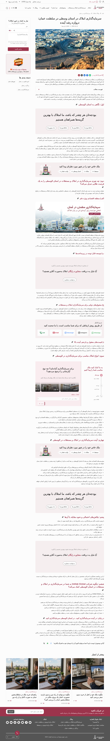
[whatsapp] (30, 722)
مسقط (95, 171)
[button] (10, 30)
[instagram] (22, 722)
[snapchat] (15, 722)
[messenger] (7, 722)
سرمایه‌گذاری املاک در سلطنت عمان (71, 722)
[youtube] (11, 722)
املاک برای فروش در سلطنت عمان (45, 722)
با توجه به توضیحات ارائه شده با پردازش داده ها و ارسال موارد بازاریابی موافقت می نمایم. (17, 43)
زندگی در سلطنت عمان (71, 728)
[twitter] (18, 722)
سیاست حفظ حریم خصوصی (96, 725)
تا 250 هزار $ (75, 128)
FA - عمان (15, 737)
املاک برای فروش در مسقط (45, 725)
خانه (103, 13)
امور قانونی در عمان (24, 81)
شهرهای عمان (11, 81)
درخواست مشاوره (69, 280)
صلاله (86, 171)
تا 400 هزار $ (63, 128)
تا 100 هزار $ (88, 128)
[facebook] (26, 722)
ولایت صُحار (64, 171)
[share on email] (79, 75)
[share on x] (82, 75)
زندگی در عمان (25, 85)
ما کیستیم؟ (96, 722)
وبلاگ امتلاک (96, 13)
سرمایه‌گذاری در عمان (84, 13)
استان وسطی (76, 171)
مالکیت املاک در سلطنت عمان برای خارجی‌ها (71, 725)
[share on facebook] (87, 75)
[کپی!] (76, 104)
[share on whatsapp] (90, 75)
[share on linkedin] (84, 75)
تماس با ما (96, 728)
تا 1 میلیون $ (51, 128)
